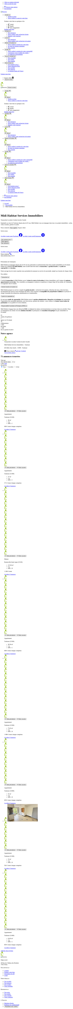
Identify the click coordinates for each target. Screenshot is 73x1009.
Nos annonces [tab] (5, 243)
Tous (4, 367)
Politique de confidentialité (11, 1005)
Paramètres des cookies (11, 1006)
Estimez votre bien (9, 972)
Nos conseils (11, 48)
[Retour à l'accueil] (4, 11)
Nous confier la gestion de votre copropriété (20, 51)
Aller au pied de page (10, 4)
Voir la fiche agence (9, 352)
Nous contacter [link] (5, 228)
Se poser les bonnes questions (16, 46)
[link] (9, 78)
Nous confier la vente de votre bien (18, 18)
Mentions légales (9, 1003)
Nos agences (11, 69)
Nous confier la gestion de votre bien (18, 44)
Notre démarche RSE (14, 66)
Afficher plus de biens (7, 951)
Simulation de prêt (9, 974)
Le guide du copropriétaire (15, 54)
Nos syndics (7, 984)
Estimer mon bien (9, 29)
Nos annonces (12, 33)
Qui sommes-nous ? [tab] (6, 239)
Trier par (3, 360)
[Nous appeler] (10, 254)
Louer (6, 975)
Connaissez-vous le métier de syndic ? (18, 53)
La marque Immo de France (15, 71)
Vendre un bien (12, 16)
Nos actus (7, 992)
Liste (5, 363)
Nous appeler (13, 228)
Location (11, 367)
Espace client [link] (21, 228)
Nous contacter (8, 997)
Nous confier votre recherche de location (19, 41)
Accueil (6, 203)
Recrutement (7, 8)
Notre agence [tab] (4, 241)
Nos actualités (12, 58)
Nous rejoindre (8, 986)
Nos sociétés (11, 68)
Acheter (6, 970)
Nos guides (11, 59)
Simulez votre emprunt (14, 36)
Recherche (4, 365)
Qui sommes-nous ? (13, 64)
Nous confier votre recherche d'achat (18, 34)
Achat (17, 367)
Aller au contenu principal (11, 2)
